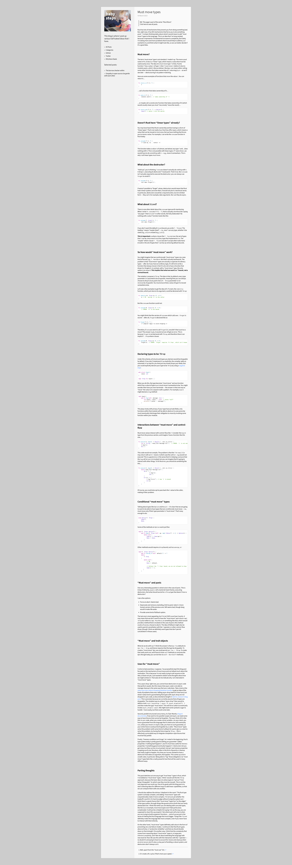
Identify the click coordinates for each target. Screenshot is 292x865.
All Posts (109, 47)
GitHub (108, 53)
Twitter (108, 56)
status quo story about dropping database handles (155, 690)
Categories (109, 50)
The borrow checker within (115, 70)
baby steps (111, 16)
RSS (107, 59)
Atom (111, 59)
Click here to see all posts (148, 24)
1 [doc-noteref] (141, 34)
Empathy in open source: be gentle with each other (117, 74)
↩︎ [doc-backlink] (165, 850)
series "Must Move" (164, 22)
